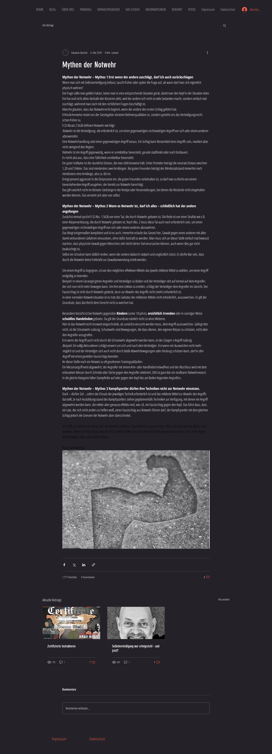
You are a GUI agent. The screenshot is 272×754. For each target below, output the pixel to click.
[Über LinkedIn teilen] (84, 565)
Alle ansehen (224, 599)
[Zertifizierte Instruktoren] (71, 623)
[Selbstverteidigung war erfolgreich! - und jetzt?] (136, 623)
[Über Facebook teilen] (64, 565)
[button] (224, 25)
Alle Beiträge (48, 25)
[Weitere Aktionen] (207, 52)
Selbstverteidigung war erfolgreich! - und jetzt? (135, 648)
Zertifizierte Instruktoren (61, 646)
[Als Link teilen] (93, 565)
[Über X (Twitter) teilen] (74, 565)
